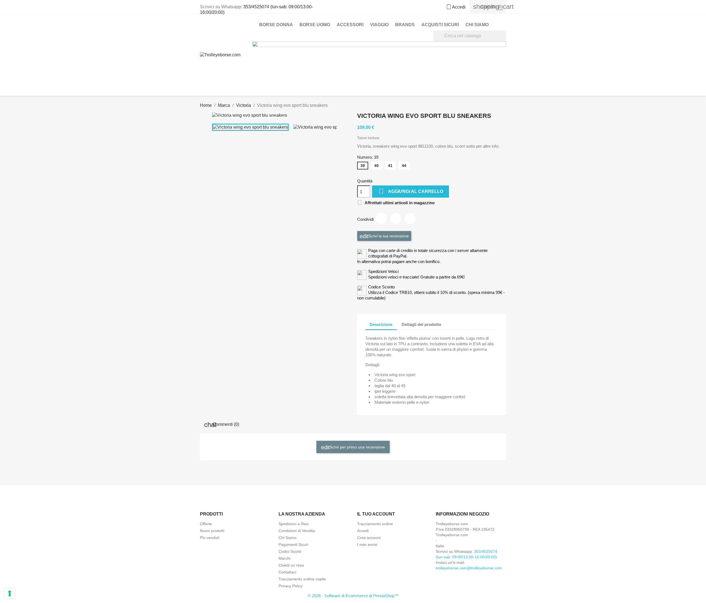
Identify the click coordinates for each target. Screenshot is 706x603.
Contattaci (287, 572)
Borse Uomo (314, 24)
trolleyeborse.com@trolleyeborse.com (469, 568)
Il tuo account (376, 514)
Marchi (284, 558)
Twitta (395, 218)
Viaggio (379, 24)
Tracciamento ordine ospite (302, 579)
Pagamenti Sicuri (293, 544)
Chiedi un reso (291, 565)
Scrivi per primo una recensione (356, 447)
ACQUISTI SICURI (440, 24)
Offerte (206, 524)
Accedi (363, 530)
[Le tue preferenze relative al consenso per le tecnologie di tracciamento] (9, 593)
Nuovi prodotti (212, 530)
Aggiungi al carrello (411, 191)
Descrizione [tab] (381, 324)
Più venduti (209, 537)
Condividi (381, 218)
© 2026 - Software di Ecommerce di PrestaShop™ (353, 595)
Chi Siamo (477, 24)
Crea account (369, 537)
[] (504, 39)
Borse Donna (276, 24)
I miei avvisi (367, 544)
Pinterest (410, 218)
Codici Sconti (290, 551)
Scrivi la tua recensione (388, 236)
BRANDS (405, 24)
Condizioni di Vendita (297, 530)
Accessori (350, 24)
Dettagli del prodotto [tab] (421, 324)
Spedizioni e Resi (294, 524)
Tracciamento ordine (375, 524)
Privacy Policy (291, 586)
